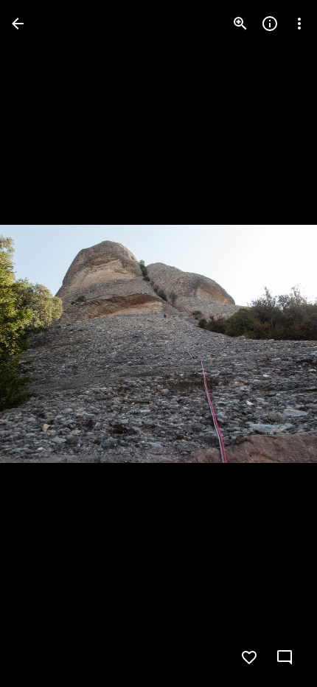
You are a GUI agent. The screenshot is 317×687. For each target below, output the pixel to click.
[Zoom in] (240, 23)
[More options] (299, 23)
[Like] (249, 657)
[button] (275, 343)
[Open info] (270, 23)
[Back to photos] (17, 23)
